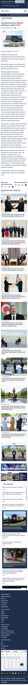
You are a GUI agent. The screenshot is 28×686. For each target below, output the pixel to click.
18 (8, 664)
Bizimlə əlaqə (5, 624)
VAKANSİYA (4, 637)
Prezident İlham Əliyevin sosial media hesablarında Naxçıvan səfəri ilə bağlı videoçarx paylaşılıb (12, 324)
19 (11, 664)
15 (22, 662)
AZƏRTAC (15, 51)
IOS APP (3, 648)
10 (4, 662)
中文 (17, 5)
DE (7, 5)
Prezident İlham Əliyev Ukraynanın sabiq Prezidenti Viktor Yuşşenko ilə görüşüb (13, 269)
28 (19, 667)
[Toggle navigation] (25, 11)
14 (19, 662)
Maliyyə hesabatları (7, 631)
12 (11, 662)
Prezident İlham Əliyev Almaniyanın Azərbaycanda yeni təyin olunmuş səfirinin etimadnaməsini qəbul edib (13, 296)
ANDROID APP (4, 646)
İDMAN (3, 611)
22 (22, 664)
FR (9, 5)
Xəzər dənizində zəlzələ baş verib (10, 14)
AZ (1, 5)
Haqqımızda (4, 627)
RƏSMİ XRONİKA (7, 18)
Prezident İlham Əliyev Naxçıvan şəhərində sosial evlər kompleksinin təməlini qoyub (13, 380)
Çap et (13, 28)
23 (25, 664)
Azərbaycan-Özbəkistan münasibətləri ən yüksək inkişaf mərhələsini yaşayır (13, 505)
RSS (2, 644)
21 (19, 664)
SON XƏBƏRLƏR (8, 484)
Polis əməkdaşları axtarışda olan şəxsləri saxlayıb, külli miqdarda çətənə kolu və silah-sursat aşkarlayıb (13, 580)
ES (11, 5)
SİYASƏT (3, 598)
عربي (14, 5)
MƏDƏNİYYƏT (4, 607)
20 (16, 664)
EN (5, 5)
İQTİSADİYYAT (4, 600)
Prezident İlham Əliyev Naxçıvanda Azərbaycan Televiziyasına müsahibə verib (13, 352)
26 (11, 667)
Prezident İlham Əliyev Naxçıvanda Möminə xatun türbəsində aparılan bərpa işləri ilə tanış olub (14, 435)
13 (16, 662)
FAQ (2, 642)
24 (4, 667)
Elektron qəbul (6, 640)
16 (25, 662)
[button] (14, 36)
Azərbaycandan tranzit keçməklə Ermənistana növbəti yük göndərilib (13, 528)
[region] (14, 537)
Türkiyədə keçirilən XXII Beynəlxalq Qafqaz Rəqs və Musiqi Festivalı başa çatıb (13, 493)
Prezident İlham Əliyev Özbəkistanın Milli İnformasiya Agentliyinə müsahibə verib (13, 215)
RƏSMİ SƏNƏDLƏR (6, 596)
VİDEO (2, 620)
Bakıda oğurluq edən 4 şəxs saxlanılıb (12, 499)
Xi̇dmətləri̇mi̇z (5, 635)
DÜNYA (3, 613)
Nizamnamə (4, 629)
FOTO (2, 622)
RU (3, 5)
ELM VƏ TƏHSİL (5, 609)
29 (22, 667)
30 (25, 667)
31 (4, 669)
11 (8, 662)
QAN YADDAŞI (4, 615)
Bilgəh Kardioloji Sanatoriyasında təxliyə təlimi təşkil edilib (14, 565)
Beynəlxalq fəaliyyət (7, 633)
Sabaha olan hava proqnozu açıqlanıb (12, 487)
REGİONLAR (4, 602)
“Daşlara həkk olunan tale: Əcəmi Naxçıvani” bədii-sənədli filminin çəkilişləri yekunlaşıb (13, 535)
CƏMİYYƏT (4, 605)
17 (4, 664)
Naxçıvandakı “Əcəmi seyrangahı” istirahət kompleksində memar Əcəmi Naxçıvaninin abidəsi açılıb (13, 408)
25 (8, 667)
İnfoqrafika (4, 618)
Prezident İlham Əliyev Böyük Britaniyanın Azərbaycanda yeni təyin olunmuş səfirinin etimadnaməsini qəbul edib (13, 242)
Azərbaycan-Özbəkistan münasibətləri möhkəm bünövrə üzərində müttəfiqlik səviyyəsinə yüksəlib (12, 571)
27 (16, 667)
